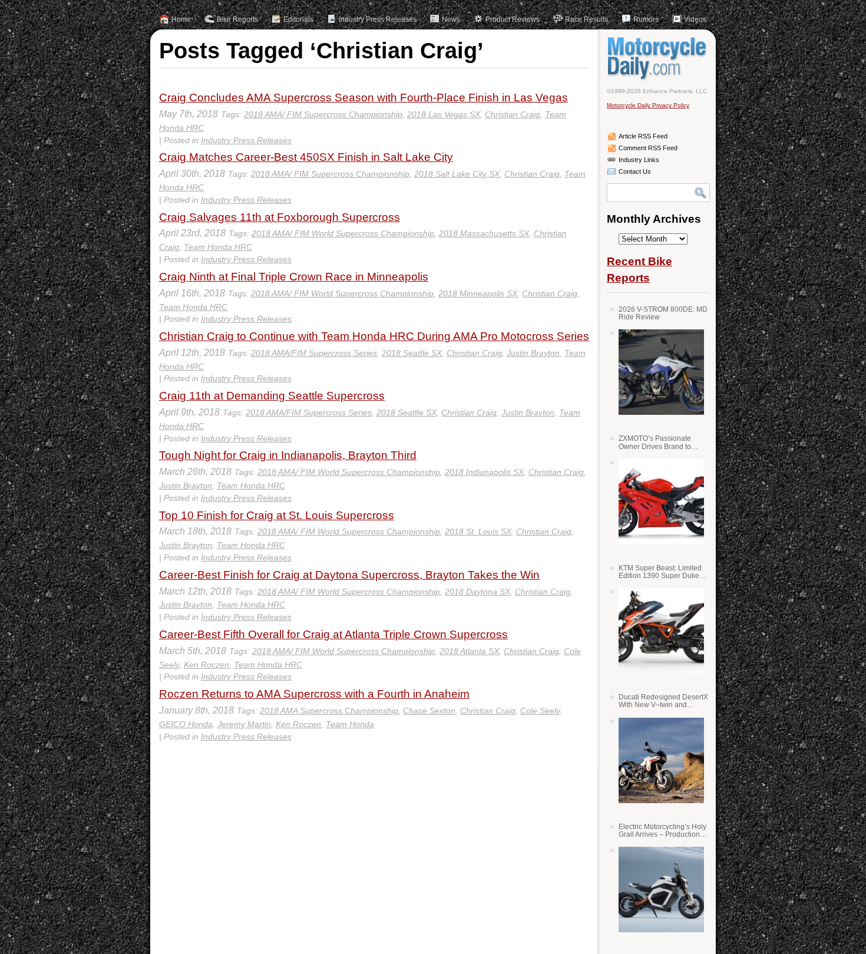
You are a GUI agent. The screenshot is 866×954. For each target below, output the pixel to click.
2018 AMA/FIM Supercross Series (314, 353)
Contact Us (635, 171)
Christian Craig (512, 114)
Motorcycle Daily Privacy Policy (648, 105)
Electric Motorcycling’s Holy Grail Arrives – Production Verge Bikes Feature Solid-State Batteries (662, 831)
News (451, 19)
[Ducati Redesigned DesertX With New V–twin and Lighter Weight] (657, 760)
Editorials (298, 19)
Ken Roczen (206, 664)
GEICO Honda (186, 724)
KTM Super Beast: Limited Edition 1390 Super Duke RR (660, 572)
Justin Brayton (533, 353)
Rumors (646, 19)
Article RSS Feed (643, 136)
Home (181, 19)
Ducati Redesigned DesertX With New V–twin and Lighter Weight (663, 701)
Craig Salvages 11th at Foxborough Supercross (279, 217)
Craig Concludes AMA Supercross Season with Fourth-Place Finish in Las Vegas (363, 97)
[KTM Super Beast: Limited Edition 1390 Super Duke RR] (657, 631)
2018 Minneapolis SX (477, 293)
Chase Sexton (429, 710)
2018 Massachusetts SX (484, 233)
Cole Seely (540, 710)
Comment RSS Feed (648, 147)
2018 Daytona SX (477, 591)
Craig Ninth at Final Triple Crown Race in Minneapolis (293, 276)
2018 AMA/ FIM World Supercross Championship (343, 233)
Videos (695, 19)
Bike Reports (237, 19)
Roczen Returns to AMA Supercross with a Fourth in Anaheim (314, 694)
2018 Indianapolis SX (484, 472)
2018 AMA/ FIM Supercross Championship (323, 114)
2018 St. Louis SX (478, 531)
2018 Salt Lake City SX (457, 174)
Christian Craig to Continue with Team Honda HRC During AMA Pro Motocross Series (374, 336)
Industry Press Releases (378, 19)
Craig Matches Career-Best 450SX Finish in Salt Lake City (306, 157)
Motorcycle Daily (658, 58)
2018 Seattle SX (412, 353)
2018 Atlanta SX (469, 651)
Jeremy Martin (244, 724)
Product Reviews (512, 19)
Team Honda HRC (218, 247)
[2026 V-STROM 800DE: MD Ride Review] (657, 372)
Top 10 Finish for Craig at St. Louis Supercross (276, 515)
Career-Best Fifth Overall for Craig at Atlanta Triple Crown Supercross (333, 634)
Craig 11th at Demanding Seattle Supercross (272, 395)
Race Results (586, 19)
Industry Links (639, 159)
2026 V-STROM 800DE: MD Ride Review (663, 313)
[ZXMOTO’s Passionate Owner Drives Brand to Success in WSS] (657, 502)
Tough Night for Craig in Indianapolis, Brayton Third (288, 455)
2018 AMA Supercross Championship (329, 710)
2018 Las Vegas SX (443, 114)
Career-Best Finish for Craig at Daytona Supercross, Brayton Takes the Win (349, 575)
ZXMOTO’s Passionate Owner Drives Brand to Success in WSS (655, 442)
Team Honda (350, 724)
